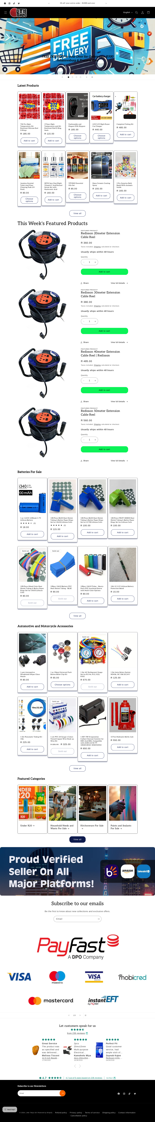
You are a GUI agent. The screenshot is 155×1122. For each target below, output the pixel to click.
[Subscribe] (98, 919)
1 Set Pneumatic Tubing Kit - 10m (31, 738)
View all (78, 213)
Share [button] (86, 283)
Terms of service (92, 1113)
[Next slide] (86, 77)
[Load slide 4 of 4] (80, 77)
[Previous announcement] (49, 3)
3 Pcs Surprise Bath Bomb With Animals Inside (124, 185)
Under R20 (26, 825)
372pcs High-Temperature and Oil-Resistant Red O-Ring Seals (52, 127)
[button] (5, 12)
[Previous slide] (62, 77)
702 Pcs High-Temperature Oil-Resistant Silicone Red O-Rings (29, 127)
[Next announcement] (106, 3)
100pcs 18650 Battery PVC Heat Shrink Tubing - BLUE (61, 587)
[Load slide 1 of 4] (68, 77)
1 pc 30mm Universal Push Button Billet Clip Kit (61, 673)
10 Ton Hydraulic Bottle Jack (122, 737)
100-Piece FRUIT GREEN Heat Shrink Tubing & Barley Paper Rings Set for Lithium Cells (122, 520)
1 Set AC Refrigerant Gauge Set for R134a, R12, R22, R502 (92, 674)
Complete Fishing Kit (125, 124)
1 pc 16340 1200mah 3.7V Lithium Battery (30, 519)
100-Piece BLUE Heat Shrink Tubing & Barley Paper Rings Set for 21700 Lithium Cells (92, 520)
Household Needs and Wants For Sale (61, 827)
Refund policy (61, 1113)
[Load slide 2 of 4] (72, 77)
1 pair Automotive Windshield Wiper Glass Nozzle (30, 674)
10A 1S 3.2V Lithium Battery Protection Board (122, 587)
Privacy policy (76, 1113)
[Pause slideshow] (92, 77)
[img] (77, 1029)
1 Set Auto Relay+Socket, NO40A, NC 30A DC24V (121, 673)
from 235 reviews (76, 1033)
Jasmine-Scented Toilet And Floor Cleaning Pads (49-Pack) (27, 186)
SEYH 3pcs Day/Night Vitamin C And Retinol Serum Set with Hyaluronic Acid (53, 186)
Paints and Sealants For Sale (121, 827)
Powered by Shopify (45, 1113)
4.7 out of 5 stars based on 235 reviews (84, 1078)
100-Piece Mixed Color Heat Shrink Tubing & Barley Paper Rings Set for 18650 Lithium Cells (32, 589)
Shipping (97, 247)
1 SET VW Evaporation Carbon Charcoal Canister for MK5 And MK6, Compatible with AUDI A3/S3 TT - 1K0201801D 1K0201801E (92, 741)
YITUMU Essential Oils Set (76, 184)
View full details (118, 283)
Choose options (77, 137)
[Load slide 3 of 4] (76, 77)
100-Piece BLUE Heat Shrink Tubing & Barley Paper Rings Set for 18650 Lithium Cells (61, 520)
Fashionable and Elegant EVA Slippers (77, 125)
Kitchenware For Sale (92, 825)
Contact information (127, 1113)
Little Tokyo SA (31, 1113)
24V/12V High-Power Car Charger (101, 125)
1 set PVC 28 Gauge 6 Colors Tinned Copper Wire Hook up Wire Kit (62, 739)
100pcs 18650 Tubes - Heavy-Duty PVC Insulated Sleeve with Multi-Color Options (92, 588)
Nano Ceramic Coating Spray (101, 184)
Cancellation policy (79, 1116)
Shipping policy (109, 1113)
